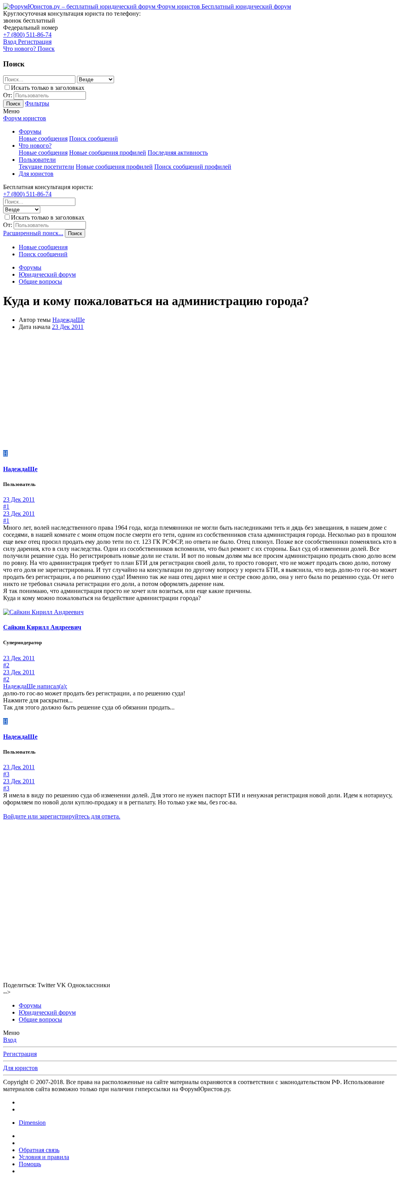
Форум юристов (24, 118)
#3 (6, 774)
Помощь (30, 1164)
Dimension (32, 1122)
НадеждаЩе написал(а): (35, 686)
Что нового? (35, 145)
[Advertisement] (200, 391)
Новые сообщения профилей (107, 152)
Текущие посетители (46, 166)
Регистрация (20, 1054)
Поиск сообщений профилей (192, 166)
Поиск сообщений (93, 138)
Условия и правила (44, 1157)
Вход (9, 1039)
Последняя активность (178, 152)
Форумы (30, 131)
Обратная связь (39, 1150)
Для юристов (36, 173)
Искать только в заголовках (47, 87)
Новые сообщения (43, 138)
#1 (6, 506)
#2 (6, 665)
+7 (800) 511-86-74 (27, 34)
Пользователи (37, 159)
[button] (11, 111)
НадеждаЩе (68, 319)
